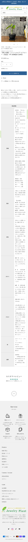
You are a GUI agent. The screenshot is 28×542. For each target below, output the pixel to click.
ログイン (4, 479)
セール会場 (5, 467)
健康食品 (4, 459)
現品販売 (4, 461)
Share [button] (4, 78)
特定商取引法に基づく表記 (8, 491)
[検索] (25, 12)
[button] (2, 8)
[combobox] (14, 12)
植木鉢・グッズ (6, 453)
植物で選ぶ (5, 450)
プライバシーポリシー (7, 493)
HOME (2, 47)
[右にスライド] (17, 44)
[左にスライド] (10, 44)
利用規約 (4, 502)
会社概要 (4, 488)
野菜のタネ (5, 456)
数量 (2, 61)
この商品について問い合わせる (11, 81)
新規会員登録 (5, 476)
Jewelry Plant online (11, 539)
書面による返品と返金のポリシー (10, 499)
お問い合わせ (5, 496)
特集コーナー (5, 464)
